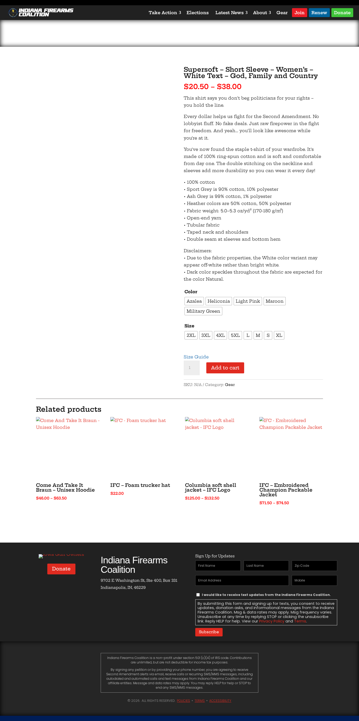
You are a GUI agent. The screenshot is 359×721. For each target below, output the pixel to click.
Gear (282, 12)
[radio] (194, 301)
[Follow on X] (121, 602)
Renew (319, 12)
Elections (198, 12)
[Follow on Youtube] (151, 602)
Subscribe (209, 632)
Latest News (230, 12)
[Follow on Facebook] (107, 602)
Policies (183, 700)
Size (189, 325)
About (260, 12)
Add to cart (225, 368)
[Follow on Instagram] (136, 602)
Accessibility (220, 700)
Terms (300, 621)
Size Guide (196, 356)
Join (300, 12)
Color (190, 291)
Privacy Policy (271, 621)
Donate (342, 12)
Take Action (163, 12)
